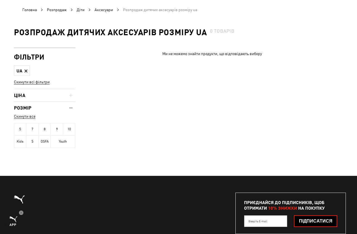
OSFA (45, 141)
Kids (20, 141)
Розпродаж (57, 10)
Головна (29, 10)
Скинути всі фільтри (32, 82)
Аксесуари (104, 10)
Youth (63, 141)
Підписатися (315, 221)
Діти (81, 10)
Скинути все (24, 116)
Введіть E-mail (258, 221)
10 (69, 129)
